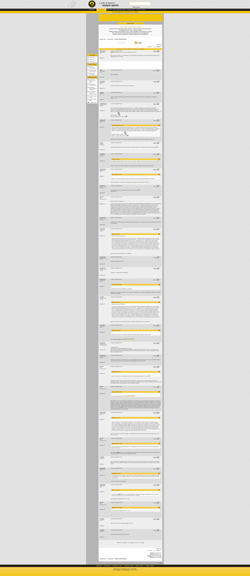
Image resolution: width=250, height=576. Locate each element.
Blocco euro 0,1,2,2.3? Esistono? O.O (141, 32)
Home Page (91, 9)
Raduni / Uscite (131, 9)
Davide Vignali (126, 570)
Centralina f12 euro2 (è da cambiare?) (120, 34)
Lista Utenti (91, 59)
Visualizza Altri (93, 102)
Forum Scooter (110, 39)
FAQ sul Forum (92, 57)
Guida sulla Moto (121, 9)
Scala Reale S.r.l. (119, 570)
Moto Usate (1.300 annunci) (92, 67)
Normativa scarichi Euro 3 (124, 30)
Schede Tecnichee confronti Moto (92, 70)
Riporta (155, 51)
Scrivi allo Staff (133, 568)
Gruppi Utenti (92, 61)
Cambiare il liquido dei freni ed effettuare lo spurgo (119, 31)
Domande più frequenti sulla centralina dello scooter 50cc (120, 28)
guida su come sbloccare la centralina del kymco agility (123, 32)
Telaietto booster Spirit (92, 100)
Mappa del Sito (117, 568)
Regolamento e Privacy (125, 568)
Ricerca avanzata (136, 7)
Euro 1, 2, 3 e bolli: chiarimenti (136, 30)
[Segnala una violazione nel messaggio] (158, 51)
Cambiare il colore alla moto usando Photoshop (142, 28)
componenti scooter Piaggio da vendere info (93, 88)
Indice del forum (102, 39)
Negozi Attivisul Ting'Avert (92, 74)
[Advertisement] (130, 17)
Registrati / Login (111, 9)
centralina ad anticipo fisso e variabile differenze (138, 34)
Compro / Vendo (141, 9)
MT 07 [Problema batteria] (92, 96)
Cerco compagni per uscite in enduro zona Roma (93, 92)
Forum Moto (101, 9)
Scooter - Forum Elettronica (120, 39)
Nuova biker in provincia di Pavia (92, 84)
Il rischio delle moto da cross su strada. (92, 81)
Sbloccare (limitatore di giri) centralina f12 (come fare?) (141, 31)
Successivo (158, 46)
